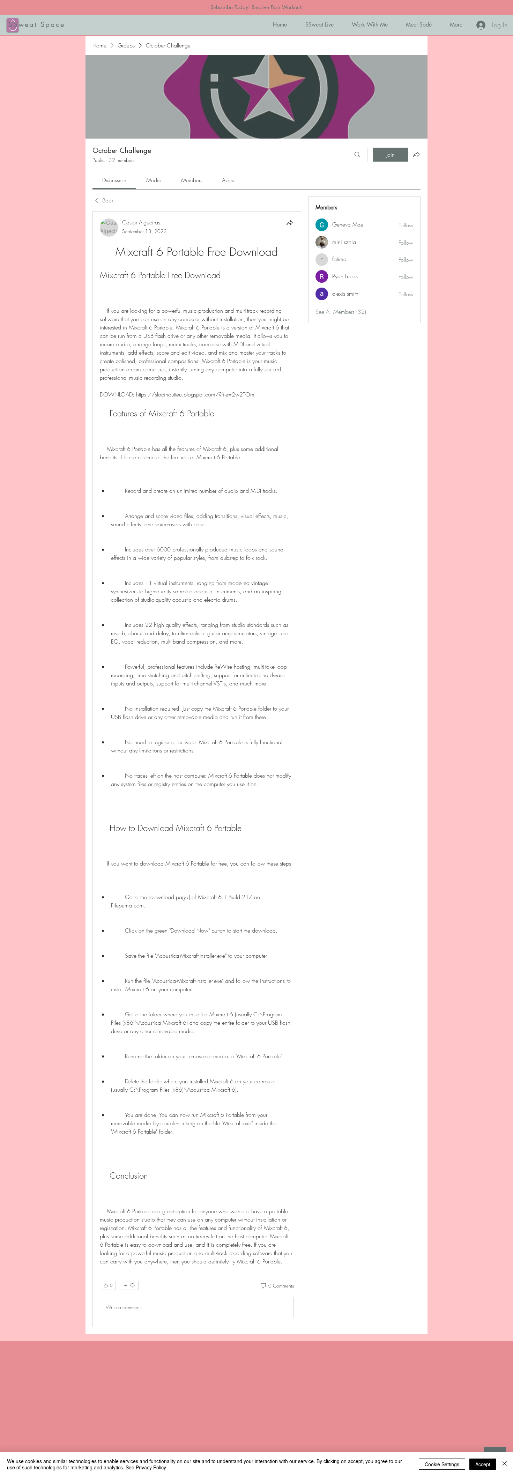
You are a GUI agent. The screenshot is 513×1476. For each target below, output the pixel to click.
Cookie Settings (442, 1464)
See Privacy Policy (146, 1467)
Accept (482, 1464)
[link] (114, 180)
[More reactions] (129, 1285)
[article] (196, 769)
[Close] (504, 1464)
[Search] (357, 155)
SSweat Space (37, 24)
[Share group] (416, 154)
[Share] (289, 222)
